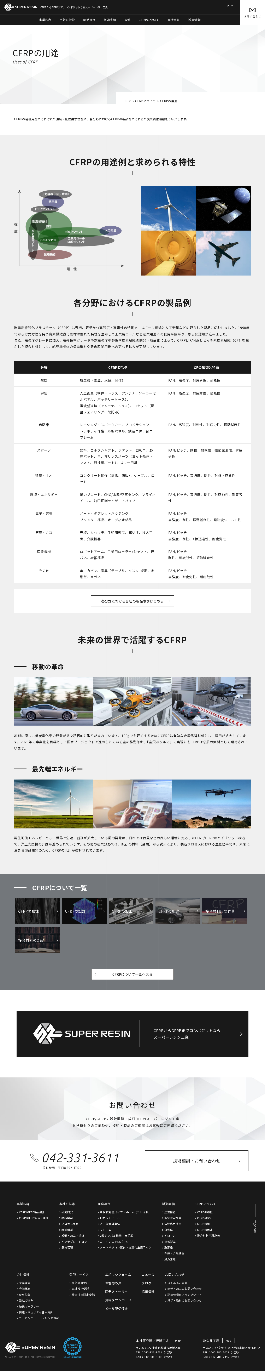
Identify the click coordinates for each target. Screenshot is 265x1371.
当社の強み (26, 1300)
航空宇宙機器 (173, 1218)
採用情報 (194, 20)
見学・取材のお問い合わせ (184, 1300)
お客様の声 (113, 1283)
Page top (255, 1226)
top (127, 101)
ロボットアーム (110, 1218)
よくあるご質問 (177, 1283)
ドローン (170, 1235)
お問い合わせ (175, 1274)
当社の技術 (67, 1204)
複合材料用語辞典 (208, 1235)
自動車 (168, 1230)
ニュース (148, 1274)
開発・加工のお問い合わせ (184, 1289)
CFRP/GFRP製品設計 (32, 1212)
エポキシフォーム (118, 1274)
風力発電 (170, 1259)
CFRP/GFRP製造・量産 (34, 1218)
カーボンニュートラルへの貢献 (39, 1318)
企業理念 (24, 1283)
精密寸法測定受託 (83, 1295)
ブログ (146, 1283)
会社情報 (23, 1274)
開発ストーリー (116, 1291)
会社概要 (24, 1289)
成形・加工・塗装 (72, 1235)
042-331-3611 (80, 1157)
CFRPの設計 (205, 1218)
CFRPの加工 (205, 1224)
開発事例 (104, 1204)
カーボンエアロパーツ (114, 1241)
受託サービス (79, 1274)
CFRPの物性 (205, 1212)
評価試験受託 (80, 1283)
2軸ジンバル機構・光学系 (116, 1235)
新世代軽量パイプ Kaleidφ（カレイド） (125, 1212)
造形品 (168, 1247)
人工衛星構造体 (110, 1224)
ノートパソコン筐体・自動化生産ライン (125, 1247)
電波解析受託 (80, 1289)
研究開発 (67, 1212)
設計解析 (67, 1230)
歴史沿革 (24, 1295)
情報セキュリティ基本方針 (36, 1312)
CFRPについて (145, 101)
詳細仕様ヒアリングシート (184, 1295)
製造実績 (168, 1204)
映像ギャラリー (29, 1306)
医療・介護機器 (174, 1253)
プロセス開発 (70, 1224)
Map (178, 1340)
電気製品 (170, 1241)
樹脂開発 (67, 1218)
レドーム (105, 1230)
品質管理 (67, 1247)
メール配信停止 (116, 1308)
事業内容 (23, 1204)
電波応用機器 (173, 1224)
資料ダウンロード (118, 1300)
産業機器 (170, 1212)
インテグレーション (74, 1241)
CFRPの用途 (205, 1230)
